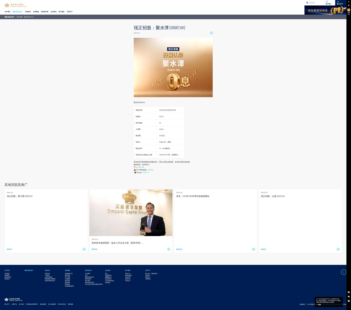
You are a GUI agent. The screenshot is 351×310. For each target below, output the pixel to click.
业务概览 (67, 270)
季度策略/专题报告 (50, 279)
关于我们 (7, 270)
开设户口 (127, 273)
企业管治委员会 (109, 280)
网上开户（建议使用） (151, 273)
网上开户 (340, 4)
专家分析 (47, 273)
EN (348, 1)
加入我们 (21, 304)
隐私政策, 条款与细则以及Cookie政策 (328, 301)
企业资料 (87, 273)
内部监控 (107, 282)
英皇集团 (302, 304)
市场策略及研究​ (69, 286)
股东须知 (87, 280)
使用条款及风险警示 (32, 304)
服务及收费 (128, 275)
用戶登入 (329, 4)
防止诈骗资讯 (52, 304)
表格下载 (127, 277)
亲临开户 (147, 275)
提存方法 (127, 279)
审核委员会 (108, 275)
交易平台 (349, 13)
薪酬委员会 (108, 277)
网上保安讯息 (62, 304)
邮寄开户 (147, 277)
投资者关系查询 (89, 282)
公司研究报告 (48, 277)
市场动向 (47, 270)
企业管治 (107, 270)
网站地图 (70, 304)
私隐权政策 (43, 304)
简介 (106, 273)
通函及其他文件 (89, 277)
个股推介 (47, 275)
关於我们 (7, 273)
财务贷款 (67, 280)
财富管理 (67, 275)
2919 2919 (150, 170)
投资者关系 (88, 270)
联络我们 (7, 279)
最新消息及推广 (10, 17)
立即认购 (140, 167)
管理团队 (7, 275)
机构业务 (67, 284)
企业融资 (67, 279)
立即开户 (147, 270)
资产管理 (67, 277)
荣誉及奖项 (8, 277)
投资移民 (67, 282)
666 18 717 (146, 172)
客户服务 (127, 270)
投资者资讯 (88, 279)
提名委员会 (108, 279)
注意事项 (147, 279)
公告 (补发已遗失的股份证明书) (93, 284)
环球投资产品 (69, 273)
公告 (86, 275)
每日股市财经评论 (50, 280)
